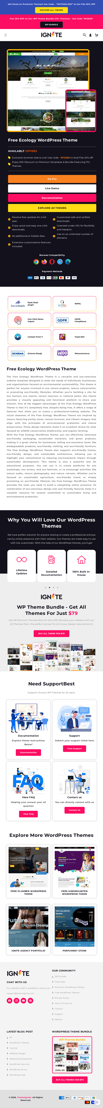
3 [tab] (53, 587)
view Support (74, 748)
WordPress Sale (17, 1075)
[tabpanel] (22, 566)
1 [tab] (45, 587)
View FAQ (28, 814)
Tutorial (13, 1048)
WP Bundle (60, 976)
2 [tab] (49, 587)
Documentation (52, 197)
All (11, 1037)
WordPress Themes (19, 1042)
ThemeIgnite (24, 1097)
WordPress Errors (18, 1069)
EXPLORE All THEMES (52, 208)
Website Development (21, 1059)
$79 (72, 613)
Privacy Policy (62, 998)
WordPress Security (20, 1064)
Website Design (17, 1053)
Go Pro (52, 179)
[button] (6, 35)
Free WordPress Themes (67, 992)
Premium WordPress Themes (69, 987)
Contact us (74, 810)
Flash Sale (60, 982)
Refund (58, 1019)
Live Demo (52, 188)
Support (59, 1014)
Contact (59, 1008)
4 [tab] (57, 587)
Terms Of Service (63, 1003)
